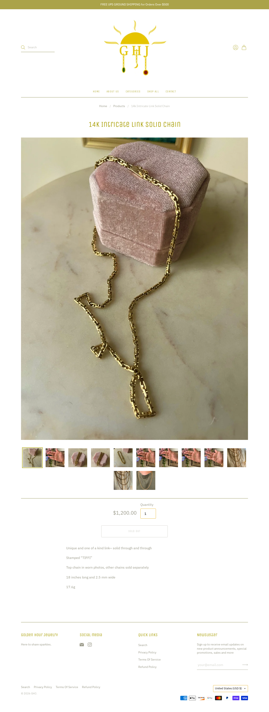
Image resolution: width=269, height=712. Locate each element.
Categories (133, 91)
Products (119, 106)
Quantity (146, 504)
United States (228, 688)
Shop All (153, 91)
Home (96, 91)
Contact (171, 91)
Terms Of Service (149, 659)
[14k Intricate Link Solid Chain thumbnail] (32, 457)
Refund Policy (147, 667)
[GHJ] (134, 47)
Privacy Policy (147, 652)
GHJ (33, 693)
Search (142, 645)
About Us (113, 91)
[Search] (23, 47)
